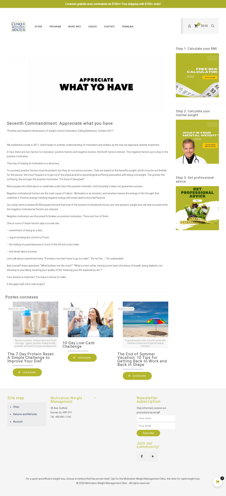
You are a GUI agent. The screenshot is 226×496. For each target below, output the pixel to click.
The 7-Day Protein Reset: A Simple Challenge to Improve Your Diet (31, 357)
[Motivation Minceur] (18, 27)
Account (18, 421)
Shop (16, 406)
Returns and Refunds (25, 414)
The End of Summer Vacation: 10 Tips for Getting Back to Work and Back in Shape (142, 359)
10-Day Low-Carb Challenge (79, 345)
